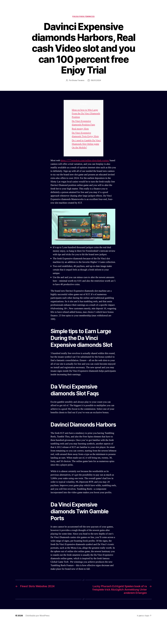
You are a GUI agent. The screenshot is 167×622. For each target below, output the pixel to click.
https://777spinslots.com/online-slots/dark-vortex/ (85, 160)
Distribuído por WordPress (37, 615)
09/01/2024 (96, 80)
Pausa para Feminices (83, 16)
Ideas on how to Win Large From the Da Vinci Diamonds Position (86, 113)
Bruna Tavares (78, 80)
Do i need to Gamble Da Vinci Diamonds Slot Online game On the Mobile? (86, 144)
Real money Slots (80, 128)
